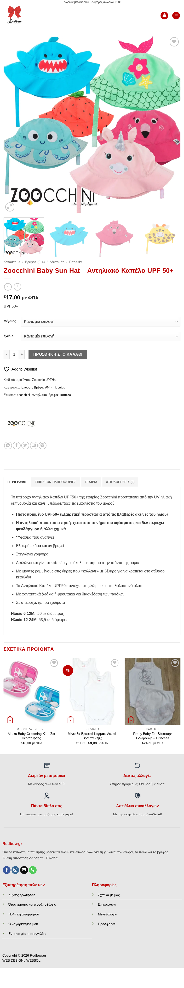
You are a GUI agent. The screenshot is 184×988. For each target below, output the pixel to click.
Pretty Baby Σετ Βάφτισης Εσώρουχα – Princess (152, 736)
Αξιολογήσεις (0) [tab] (120, 482)
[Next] (171, 124)
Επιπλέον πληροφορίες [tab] (55, 482)
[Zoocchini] (22, 424)
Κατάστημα (12, 262)
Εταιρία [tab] (91, 482)
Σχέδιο (8, 336)
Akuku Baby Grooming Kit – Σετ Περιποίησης (31, 736)
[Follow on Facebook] (7, 870)
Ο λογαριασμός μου (23, 924)
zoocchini (23, 395)
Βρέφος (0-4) (35, 262)
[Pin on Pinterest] (42, 446)
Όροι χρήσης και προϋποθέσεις (32, 904)
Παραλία (75, 262)
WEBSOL (33, 960)
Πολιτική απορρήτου (23, 914)
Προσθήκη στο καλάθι (57, 354)
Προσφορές (106, 924)
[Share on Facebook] (17, 446)
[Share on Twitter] (25, 446)
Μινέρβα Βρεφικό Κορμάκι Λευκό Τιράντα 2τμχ (92, 736)
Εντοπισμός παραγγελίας (27, 934)
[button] (164, 16)
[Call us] (33, 870)
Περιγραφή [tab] (16, 482)
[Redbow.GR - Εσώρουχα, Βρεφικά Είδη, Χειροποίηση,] (20, 15)
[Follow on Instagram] (15, 870)
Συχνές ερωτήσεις (21, 895)
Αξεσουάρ (57, 262)
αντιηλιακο (39, 395)
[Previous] (13, 124)
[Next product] (8, 287)
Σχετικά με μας (109, 895)
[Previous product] (17, 287)
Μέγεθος (10, 321)
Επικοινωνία (107, 904)
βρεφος (53, 395)
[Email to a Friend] (34, 446)
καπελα (65, 395)
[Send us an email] (24, 870)
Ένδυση (26, 387)
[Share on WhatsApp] (8, 446)
